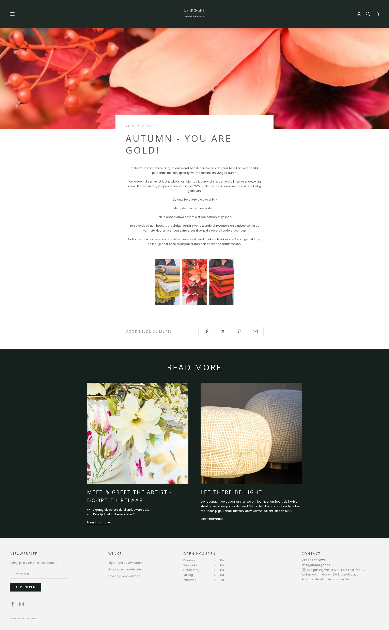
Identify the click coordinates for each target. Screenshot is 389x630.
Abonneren (25, 587)
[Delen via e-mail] (255, 331)
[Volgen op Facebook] (12, 604)
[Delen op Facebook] (207, 331)
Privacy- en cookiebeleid (125, 569)
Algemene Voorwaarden (125, 563)
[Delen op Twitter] (223, 331)
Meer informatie (98, 522)
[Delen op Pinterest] (239, 331)
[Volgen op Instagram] (21, 604)
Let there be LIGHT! (233, 492)
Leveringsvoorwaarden (124, 576)
